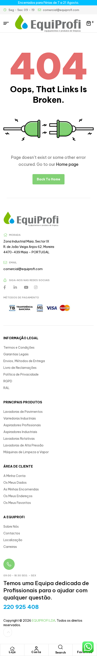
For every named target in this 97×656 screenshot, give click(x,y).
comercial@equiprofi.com (23, 269)
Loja (12, 652)
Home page (67, 164)
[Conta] (36, 648)
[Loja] (12, 648)
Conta (36, 652)
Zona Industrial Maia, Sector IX (26, 241)
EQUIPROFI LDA (43, 621)
